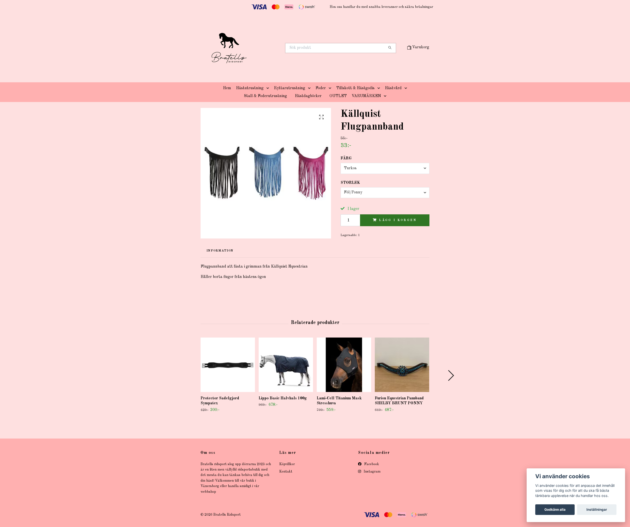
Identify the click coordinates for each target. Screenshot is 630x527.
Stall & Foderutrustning (265, 96)
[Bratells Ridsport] (258, 48)
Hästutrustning (250, 88)
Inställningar (596, 509)
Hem (227, 88)
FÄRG (346, 158)
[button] (269, 88)
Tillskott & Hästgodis (355, 88)
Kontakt (285, 471)
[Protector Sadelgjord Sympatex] (228, 365)
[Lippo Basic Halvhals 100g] (286, 365)
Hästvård (393, 88)
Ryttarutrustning (289, 88)
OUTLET (338, 96)
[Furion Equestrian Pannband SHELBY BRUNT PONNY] (402, 365)
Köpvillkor (287, 464)
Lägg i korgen (398, 220)
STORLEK (350, 183)
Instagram (371, 471)
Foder (320, 88)
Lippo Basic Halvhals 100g (283, 398)
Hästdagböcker (308, 96)
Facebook (371, 464)
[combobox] (385, 168)
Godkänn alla (555, 509)
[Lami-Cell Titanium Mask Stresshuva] (344, 365)
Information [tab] (219, 250)
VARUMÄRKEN (366, 96)
